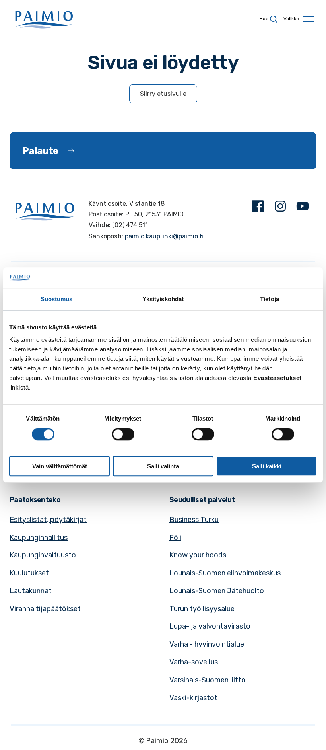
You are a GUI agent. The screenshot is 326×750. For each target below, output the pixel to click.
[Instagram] (280, 208)
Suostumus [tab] (57, 299)
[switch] (123, 434)
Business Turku (194, 519)
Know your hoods (197, 555)
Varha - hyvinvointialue (206, 644)
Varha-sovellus (193, 662)
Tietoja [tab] (269, 299)
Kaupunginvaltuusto (43, 555)
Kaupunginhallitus (39, 537)
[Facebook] (258, 208)
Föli (175, 537)
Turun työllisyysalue (202, 608)
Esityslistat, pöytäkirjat (48, 519)
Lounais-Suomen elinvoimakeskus (225, 573)
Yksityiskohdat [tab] (163, 299)
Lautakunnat (31, 590)
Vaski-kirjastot (193, 698)
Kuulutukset (29, 573)
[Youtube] (302, 208)
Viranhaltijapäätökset (45, 608)
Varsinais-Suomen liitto (207, 680)
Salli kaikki (266, 466)
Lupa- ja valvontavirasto (209, 626)
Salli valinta (163, 466)
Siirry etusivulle (163, 93)
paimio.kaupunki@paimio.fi (164, 236)
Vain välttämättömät (59, 466)
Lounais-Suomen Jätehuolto (216, 590)
